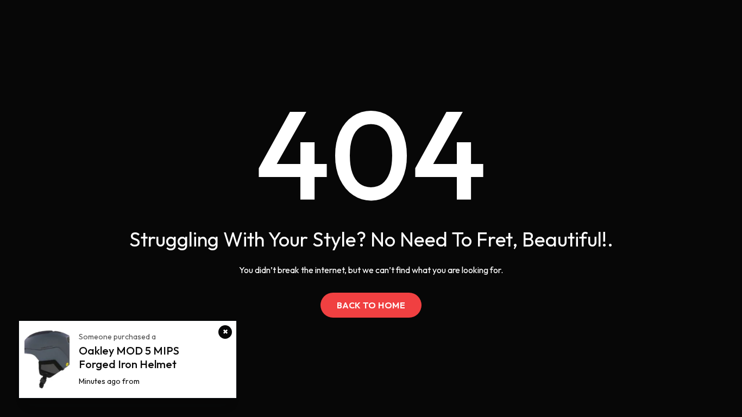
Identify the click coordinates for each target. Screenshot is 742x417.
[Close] (225, 332)
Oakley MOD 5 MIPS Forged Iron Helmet (129, 357)
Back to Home (371, 305)
